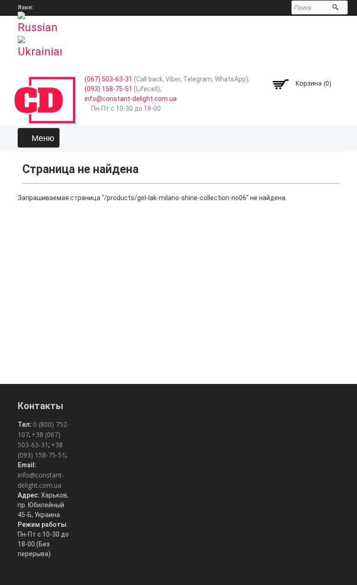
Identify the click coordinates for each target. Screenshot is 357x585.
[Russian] (40, 20)
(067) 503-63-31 (108, 79)
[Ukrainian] (40, 44)
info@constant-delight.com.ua (131, 98)
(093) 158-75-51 (108, 89)
